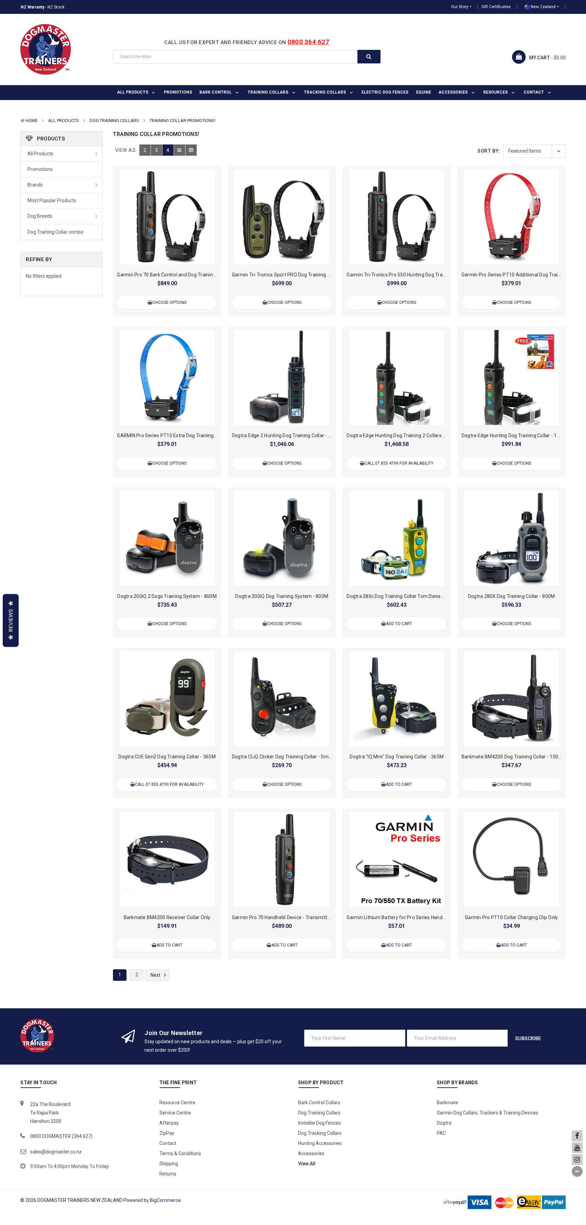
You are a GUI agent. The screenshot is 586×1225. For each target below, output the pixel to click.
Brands (35, 185)
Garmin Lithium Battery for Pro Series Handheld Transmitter (413, 917)
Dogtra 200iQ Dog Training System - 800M (281, 596)
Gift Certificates (496, 6)
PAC (441, 1133)
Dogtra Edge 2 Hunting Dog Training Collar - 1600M (288, 435)
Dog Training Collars (114, 120)
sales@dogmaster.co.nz (56, 1151)
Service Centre (175, 1112)
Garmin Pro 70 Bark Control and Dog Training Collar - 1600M (183, 274)
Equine (423, 92)
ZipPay (166, 1133)
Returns (167, 1174)
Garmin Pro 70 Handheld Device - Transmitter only (287, 917)
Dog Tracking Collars (319, 1133)
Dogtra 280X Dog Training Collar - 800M (511, 596)
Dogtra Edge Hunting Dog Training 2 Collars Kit (397, 435)
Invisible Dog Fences (319, 1123)
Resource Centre (177, 1102)
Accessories (453, 92)
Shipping (168, 1163)
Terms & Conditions (180, 1153)
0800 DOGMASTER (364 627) (61, 1136)
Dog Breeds (39, 216)
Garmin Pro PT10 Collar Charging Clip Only (511, 917)
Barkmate (447, 1102)
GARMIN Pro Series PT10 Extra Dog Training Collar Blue (177, 435)
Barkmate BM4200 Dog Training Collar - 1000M (513, 756)
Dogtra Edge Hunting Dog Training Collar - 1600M (515, 435)
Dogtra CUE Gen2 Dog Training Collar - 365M (167, 756)
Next (156, 975)
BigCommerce (165, 1200)
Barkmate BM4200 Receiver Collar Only (167, 917)
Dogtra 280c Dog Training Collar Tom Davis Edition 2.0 (406, 596)
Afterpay (169, 1123)
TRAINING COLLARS (268, 92)
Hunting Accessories (320, 1143)
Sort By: (489, 151)
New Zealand (542, 6)
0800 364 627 (308, 42)
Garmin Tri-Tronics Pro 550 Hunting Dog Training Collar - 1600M (416, 274)
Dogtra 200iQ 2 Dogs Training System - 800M (167, 596)
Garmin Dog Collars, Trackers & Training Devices (487, 1112)
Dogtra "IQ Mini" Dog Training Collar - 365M (397, 756)
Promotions (178, 92)
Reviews (11, 620)
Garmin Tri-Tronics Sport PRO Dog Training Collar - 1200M (295, 274)
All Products (63, 120)
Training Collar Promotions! (182, 120)
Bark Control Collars (319, 1102)
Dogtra (444, 1123)
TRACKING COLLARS (325, 92)
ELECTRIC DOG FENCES (385, 92)
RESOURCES (496, 92)
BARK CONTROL (216, 92)
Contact (534, 92)
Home (31, 120)
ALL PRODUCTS (133, 92)
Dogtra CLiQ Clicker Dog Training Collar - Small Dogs (289, 756)
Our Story (459, 6)
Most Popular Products (51, 200)
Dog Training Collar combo (55, 232)
